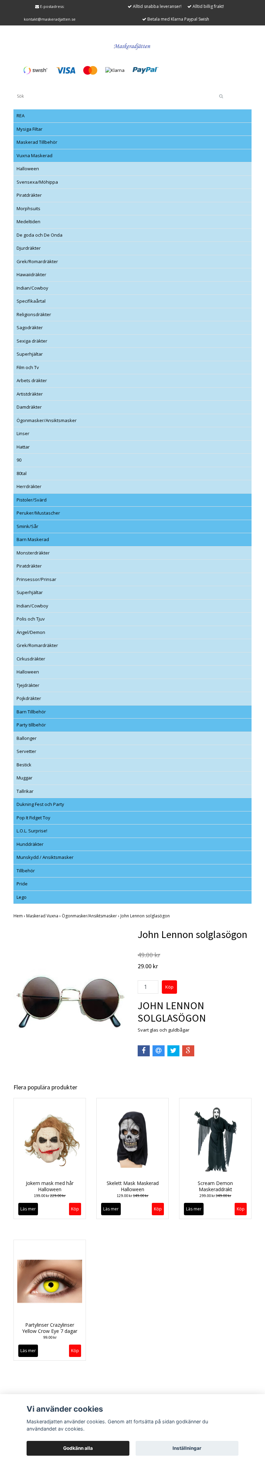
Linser (23, 433)
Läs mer (28, 1209)
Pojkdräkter (29, 698)
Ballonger (27, 738)
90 (19, 460)
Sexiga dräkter (32, 341)
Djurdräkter (29, 248)
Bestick (24, 765)
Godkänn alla (78, 1448)
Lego (22, 897)
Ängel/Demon (31, 632)
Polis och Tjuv (31, 619)
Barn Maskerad (33, 539)
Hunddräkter (30, 844)
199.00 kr (50, 1195)
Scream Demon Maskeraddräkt (215, 1186)
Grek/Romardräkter (37, 261)
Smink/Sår (27, 526)
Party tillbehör (31, 725)
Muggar (24, 778)
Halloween (28, 168)
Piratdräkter (29, 195)
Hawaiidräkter (31, 274)
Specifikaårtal (31, 301)
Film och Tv (28, 367)
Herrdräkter (29, 486)
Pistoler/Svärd (32, 500)
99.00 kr (50, 1337)
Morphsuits (28, 208)
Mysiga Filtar (29, 129)
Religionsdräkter (34, 314)
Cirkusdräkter (31, 659)
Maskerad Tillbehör (37, 142)
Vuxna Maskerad (34, 155)
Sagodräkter (30, 327)
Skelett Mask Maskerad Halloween (133, 1186)
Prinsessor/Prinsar (36, 579)
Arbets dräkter (32, 380)
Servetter (26, 751)
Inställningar (187, 1448)
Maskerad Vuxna (44, 916)
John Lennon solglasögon (145, 916)
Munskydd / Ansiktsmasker (45, 857)
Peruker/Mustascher (38, 513)
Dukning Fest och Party (40, 804)
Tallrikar (25, 791)
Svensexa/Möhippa (37, 182)
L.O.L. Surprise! (32, 831)
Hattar (23, 447)
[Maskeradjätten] (132, 45)
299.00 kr (215, 1195)
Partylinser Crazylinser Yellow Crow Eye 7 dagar (49, 1328)
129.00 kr (132, 1195)
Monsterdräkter (33, 553)
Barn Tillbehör (31, 712)
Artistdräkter (30, 394)
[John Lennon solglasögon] (70, 1001)
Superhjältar (30, 354)
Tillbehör (26, 870)
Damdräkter (29, 407)
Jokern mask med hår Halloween (49, 1186)
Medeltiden (28, 221)
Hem (19, 916)
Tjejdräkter (28, 685)
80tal (22, 473)
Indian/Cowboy (32, 288)
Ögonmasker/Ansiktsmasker (47, 420)
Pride (22, 884)
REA (20, 115)
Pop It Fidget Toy (33, 818)
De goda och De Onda (39, 235)
